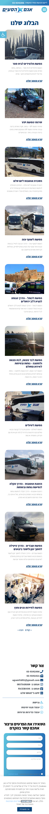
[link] (24, 809)
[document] (24, 407)
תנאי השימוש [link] (26, 801)
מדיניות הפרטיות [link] (13, 801)
